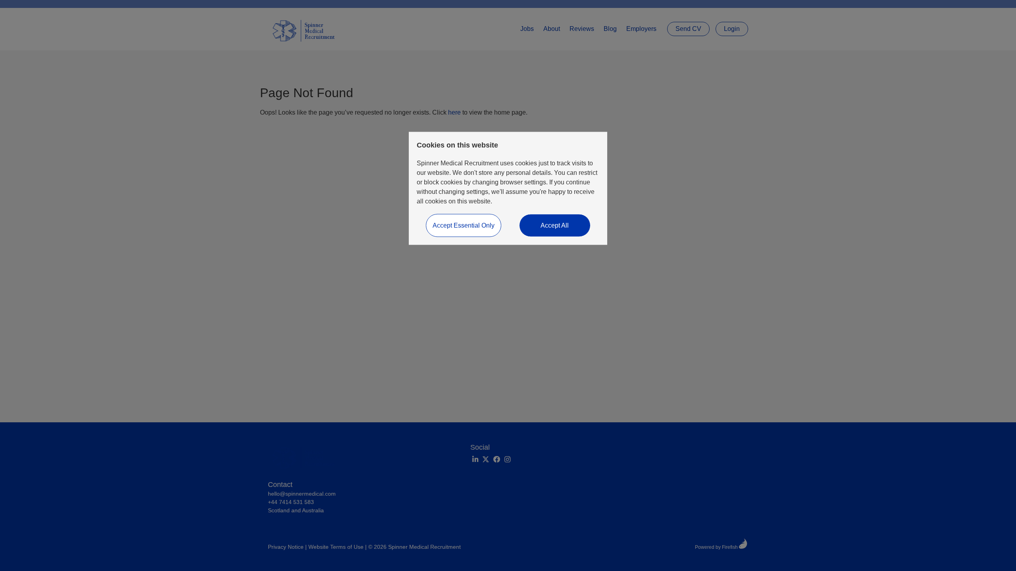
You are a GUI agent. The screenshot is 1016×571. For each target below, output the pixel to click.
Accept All (555, 225)
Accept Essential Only (464, 225)
